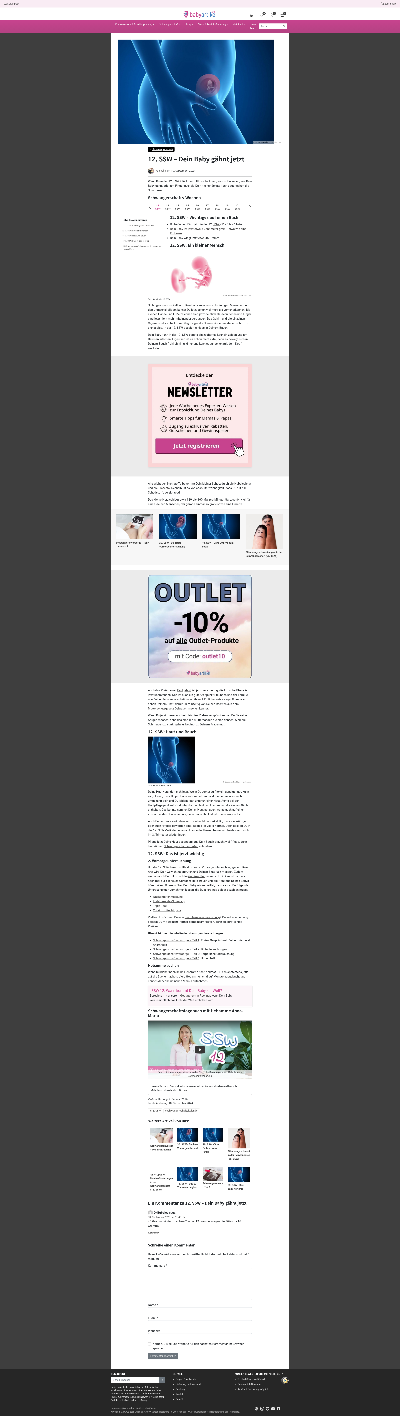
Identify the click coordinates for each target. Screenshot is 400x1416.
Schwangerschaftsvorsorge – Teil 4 (176, 958)
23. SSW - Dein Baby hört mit (236, 1187)
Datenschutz (129, 1408)
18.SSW (217, 207)
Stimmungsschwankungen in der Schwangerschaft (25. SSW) (264, 554)
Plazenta (164, 488)
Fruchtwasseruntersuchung (202, 917)
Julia (163, 170)
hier (185, 1090)
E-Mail (153, 1318)
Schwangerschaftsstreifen (181, 846)
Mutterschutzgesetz (161, 708)
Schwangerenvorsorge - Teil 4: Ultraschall (133, 544)
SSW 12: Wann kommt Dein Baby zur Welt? (186, 990)
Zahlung (180, 1389)
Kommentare (157, 1265)
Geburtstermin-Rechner (195, 995)
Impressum (116, 1408)
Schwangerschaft (169, 24)
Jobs (146, 1408)
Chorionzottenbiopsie (167, 910)
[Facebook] (279, 1408)
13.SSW (168, 207)
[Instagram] (263, 1408)
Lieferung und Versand (188, 1384)
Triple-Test (160, 906)
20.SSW (237, 207)
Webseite (154, 1331)
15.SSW (187, 207)
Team (152, 1408)
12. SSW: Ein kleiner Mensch (136, 231)
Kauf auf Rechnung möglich (253, 1389)
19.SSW (227, 207)
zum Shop (390, 3)
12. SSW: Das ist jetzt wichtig (136, 241)
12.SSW (158, 207)
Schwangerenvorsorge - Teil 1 (215, 1185)
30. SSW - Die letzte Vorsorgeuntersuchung (172, 544)
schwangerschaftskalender (182, 1110)
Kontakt (180, 1394)
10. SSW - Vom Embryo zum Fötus (218, 544)
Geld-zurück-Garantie (249, 1384)
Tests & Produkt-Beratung (212, 24)
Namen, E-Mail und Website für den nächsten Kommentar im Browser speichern (198, 1346)
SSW (216, 224)
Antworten (153, 1232)
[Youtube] (274, 1408)
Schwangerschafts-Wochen (174, 197)
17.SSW (207, 207)
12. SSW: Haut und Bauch (135, 236)
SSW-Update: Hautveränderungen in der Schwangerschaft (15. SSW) (161, 1182)
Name (153, 1305)
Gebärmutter (196, 876)
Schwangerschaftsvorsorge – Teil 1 (176, 940)
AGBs (139, 1408)
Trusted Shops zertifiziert (251, 1379)
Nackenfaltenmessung (168, 897)
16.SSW (197, 207)
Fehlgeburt (184, 690)
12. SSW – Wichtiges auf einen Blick (139, 226)
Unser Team (253, 26)
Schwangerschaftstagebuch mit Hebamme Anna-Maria (142, 247)
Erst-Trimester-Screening (169, 901)
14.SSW (177, 207)
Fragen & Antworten (186, 1379)
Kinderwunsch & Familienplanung (133, 24)
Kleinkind (238, 24)
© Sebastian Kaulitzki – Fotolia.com (267, 142)
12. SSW (156, 1110)
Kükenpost (13, 3)
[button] (151, 208)
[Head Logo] (200, 14)
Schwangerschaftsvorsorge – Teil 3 (176, 954)
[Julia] (151, 171)
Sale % (179, 1399)
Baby (188, 24)
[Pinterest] (268, 1408)
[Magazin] (257, 1408)
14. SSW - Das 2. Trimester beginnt (187, 1185)
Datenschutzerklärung (200, 1075)
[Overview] (251, 15)
